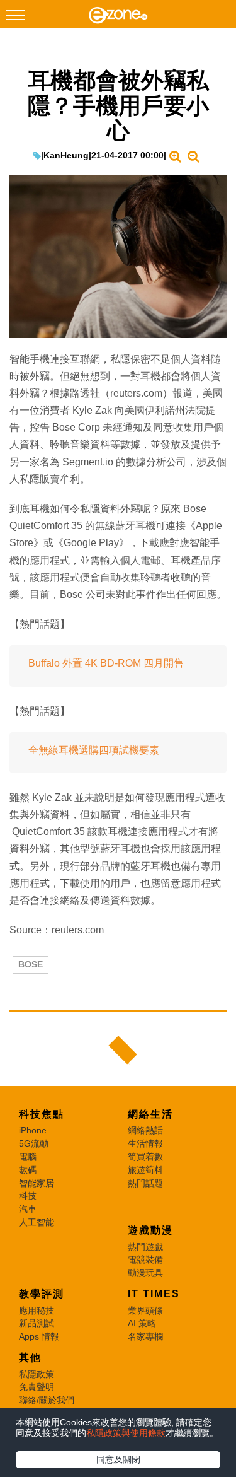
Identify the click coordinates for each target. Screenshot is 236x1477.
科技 (28, 1196)
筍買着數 (145, 1157)
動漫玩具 (145, 1273)
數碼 (28, 1170)
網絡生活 (150, 1114)
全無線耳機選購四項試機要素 (93, 750)
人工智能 (36, 1222)
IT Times (154, 1293)
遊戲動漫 (150, 1230)
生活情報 (145, 1143)
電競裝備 (145, 1259)
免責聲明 (36, 1387)
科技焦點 (41, 1114)
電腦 (28, 1157)
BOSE (30, 964)
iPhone (33, 1130)
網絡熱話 (145, 1130)
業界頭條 (145, 1310)
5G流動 (33, 1143)
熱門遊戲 (145, 1247)
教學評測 (41, 1293)
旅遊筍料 (145, 1170)
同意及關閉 (118, 1459)
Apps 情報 (39, 1336)
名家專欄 (145, 1336)
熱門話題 (145, 1183)
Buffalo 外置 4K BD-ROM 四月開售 (106, 663)
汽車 (28, 1209)
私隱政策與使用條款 (126, 1433)
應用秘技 (36, 1310)
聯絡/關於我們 (46, 1400)
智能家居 (36, 1183)
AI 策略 (142, 1323)
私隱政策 (36, 1374)
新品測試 (36, 1323)
